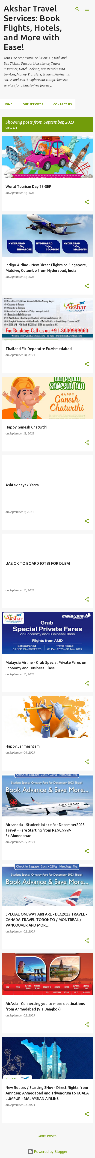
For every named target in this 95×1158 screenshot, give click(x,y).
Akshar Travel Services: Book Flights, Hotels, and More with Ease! (33, 28)
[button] (86, 202)
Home (8, 104)
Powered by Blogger (50, 1152)
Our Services (33, 104)
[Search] (77, 9)
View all (12, 128)
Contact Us (62, 104)
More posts (47, 1136)
